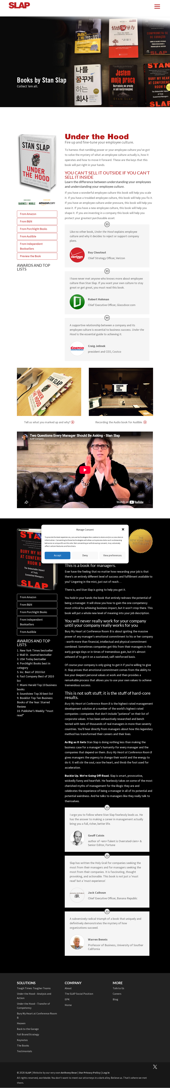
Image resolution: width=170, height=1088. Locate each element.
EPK (67, 999)
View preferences (112, 555)
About (68, 988)
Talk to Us (118, 988)
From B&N (26, 221)
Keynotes (22, 1040)
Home (68, 1005)
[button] (123, 530)
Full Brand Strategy (28, 1034)
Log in (106, 1072)
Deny (85, 555)
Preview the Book (30, 256)
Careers (117, 993)
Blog (115, 999)
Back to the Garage (28, 1029)
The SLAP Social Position (79, 993)
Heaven (21, 1023)
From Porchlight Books (33, 229)
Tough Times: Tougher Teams (34, 988)
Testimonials (24, 1051)
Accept (57, 555)
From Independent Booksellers (31, 246)
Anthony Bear (69, 1072)
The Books (23, 1045)
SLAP (28, 1072)
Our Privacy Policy (89, 1072)
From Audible (28, 236)
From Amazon (28, 214)
